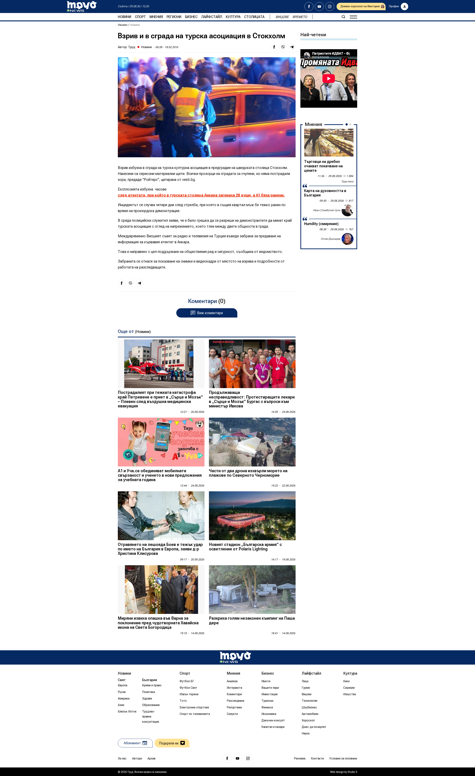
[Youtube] (319, 6)
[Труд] (235, 657)
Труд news (347, 181)
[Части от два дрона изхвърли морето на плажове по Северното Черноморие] (252, 442)
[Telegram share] (292, 47)
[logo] (81, 6)
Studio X (352, 771)
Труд (131, 47)
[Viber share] (283, 47)
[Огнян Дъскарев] (347, 239)
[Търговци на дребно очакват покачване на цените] (328, 143)
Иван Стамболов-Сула (326, 210)
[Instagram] (329, 6)
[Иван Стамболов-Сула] (347, 210)
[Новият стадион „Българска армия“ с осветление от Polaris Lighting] (252, 515)
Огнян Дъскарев (330, 238)
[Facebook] (308, 6)
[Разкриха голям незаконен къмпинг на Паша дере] (252, 589)
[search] (343, 17)
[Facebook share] (274, 47)
